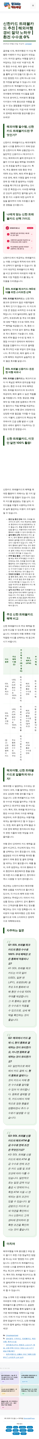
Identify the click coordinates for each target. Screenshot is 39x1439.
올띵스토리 (16, 1433)
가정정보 (23, 1433)
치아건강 (30, 1430)
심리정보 (30, 1427)
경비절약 (9, 1339)
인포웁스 (16, 1430)
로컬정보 (9, 1430)
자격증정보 (22, 1427)
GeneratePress (29, 1418)
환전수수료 (12, 1342)
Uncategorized (12, 1335)
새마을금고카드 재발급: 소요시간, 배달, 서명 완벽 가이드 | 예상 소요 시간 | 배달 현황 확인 (19, 1348)
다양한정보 (23, 1430)
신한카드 (17, 1339)
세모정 (15, 1427)
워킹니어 (9, 1427)
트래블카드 (26, 1339)
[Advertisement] (19, 467)
